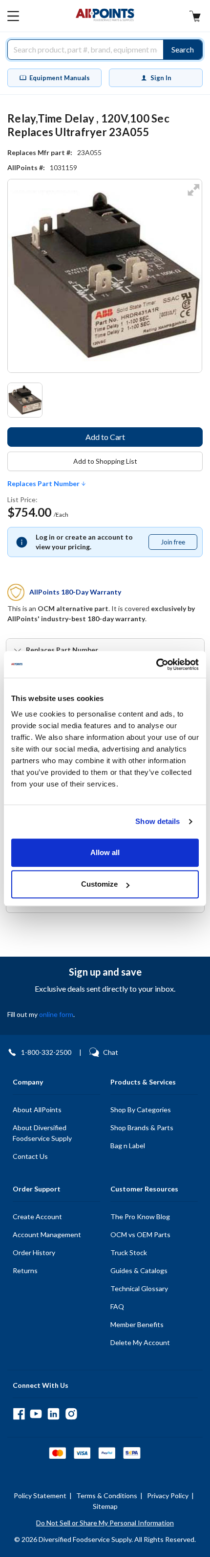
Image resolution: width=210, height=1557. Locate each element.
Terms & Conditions (106, 1495)
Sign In (160, 78)
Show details (157, 821)
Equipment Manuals (59, 78)
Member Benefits (137, 1324)
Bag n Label (127, 1145)
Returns (25, 1270)
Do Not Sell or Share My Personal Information (105, 1523)
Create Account (37, 1216)
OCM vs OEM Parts (140, 1234)
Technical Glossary (139, 1288)
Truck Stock (128, 1252)
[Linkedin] (53, 1414)
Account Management (47, 1234)
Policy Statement (40, 1495)
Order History (34, 1252)
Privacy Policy (168, 1495)
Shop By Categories (140, 1109)
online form (56, 1014)
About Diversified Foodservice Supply (42, 1132)
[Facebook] (19, 1414)
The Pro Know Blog (140, 1216)
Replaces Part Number (44, 484)
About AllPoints (37, 1109)
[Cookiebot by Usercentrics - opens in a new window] (156, 664)
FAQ (117, 1306)
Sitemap (105, 1506)
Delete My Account (140, 1342)
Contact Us (30, 1156)
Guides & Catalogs (139, 1270)
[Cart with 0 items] (195, 17)
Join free (179, 544)
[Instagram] (71, 1414)
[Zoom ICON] (193, 196)
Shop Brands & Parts (141, 1127)
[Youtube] (36, 1414)
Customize (99, 884)
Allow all (105, 852)
